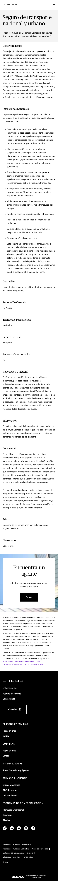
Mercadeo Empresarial (13, 810)
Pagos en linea (9, 731)
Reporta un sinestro (12, 694)
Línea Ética (28, 857)
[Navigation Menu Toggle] (54, 4)
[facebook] (33, 828)
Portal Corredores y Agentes (16, 770)
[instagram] (26, 828)
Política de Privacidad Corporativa (17, 845)
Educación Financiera (11, 857)
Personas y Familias (15, 724)
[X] (5, 828)
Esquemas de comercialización (23, 803)
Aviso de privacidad (40, 849)
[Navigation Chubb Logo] (11, 5)
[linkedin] (12, 828)
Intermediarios (12, 764)
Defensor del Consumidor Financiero (18, 853)
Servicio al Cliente (15, 778)
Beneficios (7, 815)
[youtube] (19, 828)
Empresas (9, 744)
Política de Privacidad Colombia (16, 849)
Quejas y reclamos (11, 785)
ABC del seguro (10, 790)
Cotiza (6, 736)
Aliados (6, 820)
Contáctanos (9, 699)
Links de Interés (10, 795)
